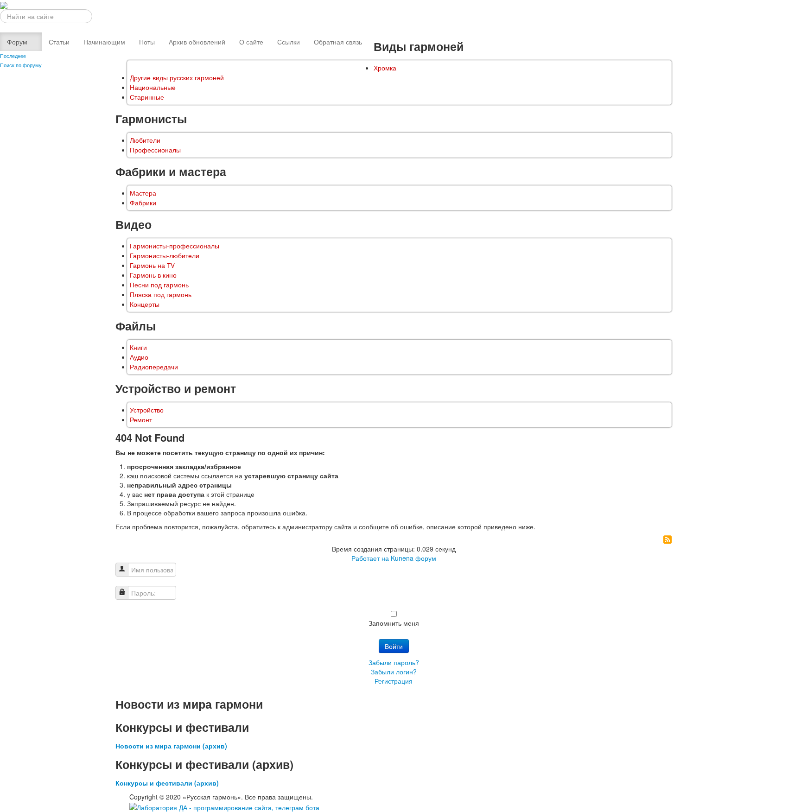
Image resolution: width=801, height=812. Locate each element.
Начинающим (104, 41)
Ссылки (288, 41)
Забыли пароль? (394, 662)
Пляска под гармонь (160, 294)
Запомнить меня (394, 623)
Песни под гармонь (159, 284)
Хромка (385, 67)
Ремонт (141, 419)
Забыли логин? (394, 671)
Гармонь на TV (152, 265)
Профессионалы (155, 150)
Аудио (139, 357)
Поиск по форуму (21, 65)
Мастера (143, 193)
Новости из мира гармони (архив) (171, 745)
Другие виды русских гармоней (177, 77)
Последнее (13, 55)
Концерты (144, 304)
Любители (145, 140)
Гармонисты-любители (164, 255)
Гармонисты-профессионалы (174, 245)
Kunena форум (413, 558)
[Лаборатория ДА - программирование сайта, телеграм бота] (224, 806)
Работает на (370, 558)
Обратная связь (338, 41)
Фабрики (143, 202)
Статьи (59, 41)
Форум (17, 41)
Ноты (147, 41)
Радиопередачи (154, 366)
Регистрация (394, 680)
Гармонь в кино (153, 275)
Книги (138, 347)
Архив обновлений (197, 41)
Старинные (147, 97)
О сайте (251, 41)
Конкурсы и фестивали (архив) (167, 782)
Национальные (153, 87)
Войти (394, 646)
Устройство (147, 410)
